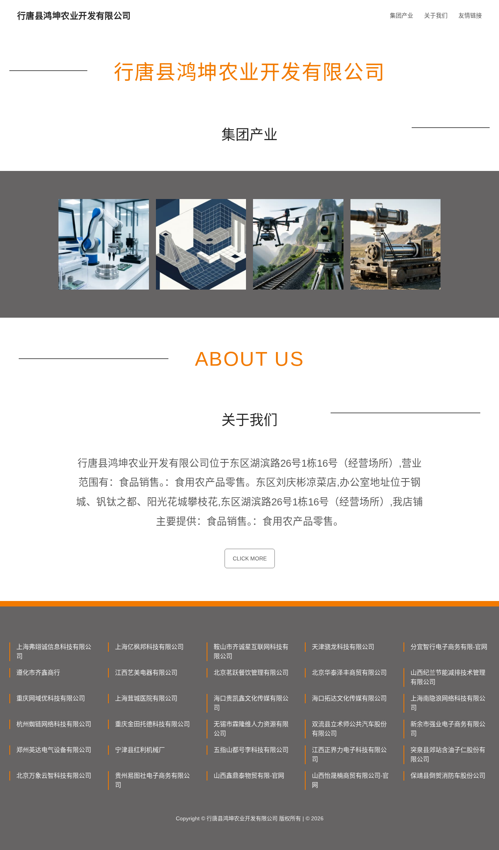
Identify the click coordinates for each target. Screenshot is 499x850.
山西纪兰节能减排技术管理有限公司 (448, 677)
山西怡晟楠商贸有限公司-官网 (350, 780)
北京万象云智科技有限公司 (53, 775)
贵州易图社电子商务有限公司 (152, 780)
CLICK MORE (250, 558)
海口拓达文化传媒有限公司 (349, 698)
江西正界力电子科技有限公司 (349, 755)
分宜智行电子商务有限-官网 (449, 647)
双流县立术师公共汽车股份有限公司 (349, 729)
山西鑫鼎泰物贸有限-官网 (249, 775)
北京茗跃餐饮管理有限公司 (251, 672)
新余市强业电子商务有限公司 (448, 729)
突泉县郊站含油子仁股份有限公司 (448, 755)
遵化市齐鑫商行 (38, 672)
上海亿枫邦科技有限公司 (149, 647)
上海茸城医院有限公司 (146, 698)
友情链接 (470, 15)
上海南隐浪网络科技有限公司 (448, 703)
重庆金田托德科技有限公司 (152, 724)
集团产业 (401, 15)
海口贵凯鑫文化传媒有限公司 (251, 703)
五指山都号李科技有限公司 (251, 750)
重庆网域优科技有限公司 (50, 698)
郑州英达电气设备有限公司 (53, 750)
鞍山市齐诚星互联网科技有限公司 (251, 652)
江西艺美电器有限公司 (146, 672)
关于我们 (436, 15)
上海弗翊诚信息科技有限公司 (53, 652)
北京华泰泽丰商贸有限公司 (349, 672)
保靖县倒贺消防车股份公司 (448, 775)
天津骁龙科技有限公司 (343, 647)
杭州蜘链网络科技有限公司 (53, 724)
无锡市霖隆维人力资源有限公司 (251, 729)
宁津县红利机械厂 (140, 750)
